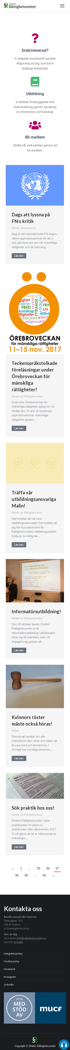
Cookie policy (11, 961)
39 (26, 875)
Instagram (10, 977)
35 (38, 868)
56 (44, 875)
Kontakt (18, 942)
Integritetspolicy (13, 953)
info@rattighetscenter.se (31, 938)
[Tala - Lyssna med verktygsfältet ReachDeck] (64, 1044)
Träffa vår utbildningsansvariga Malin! (34, 499)
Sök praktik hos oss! (33, 808)
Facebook (9, 969)
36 (48, 868)
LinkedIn (9, 984)
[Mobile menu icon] (62, 6)
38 (16, 875)
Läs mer (19, 256)
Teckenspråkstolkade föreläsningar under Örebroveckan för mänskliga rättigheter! (34, 376)
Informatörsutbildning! (36, 611)
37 (57, 868)
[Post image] (35, 185)
